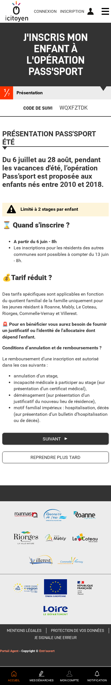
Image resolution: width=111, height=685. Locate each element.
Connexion (45, 11)
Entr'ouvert (47, 651)
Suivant (52, 439)
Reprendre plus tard (55, 457)
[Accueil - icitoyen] (16, 11)
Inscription (72, 11)
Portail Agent (9, 651)
